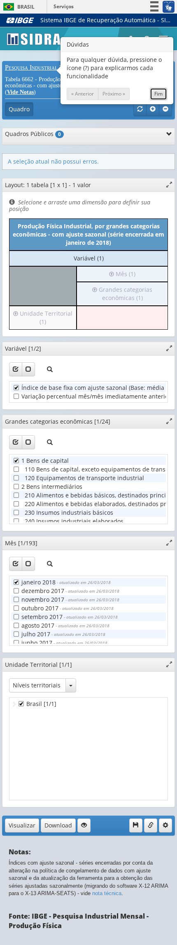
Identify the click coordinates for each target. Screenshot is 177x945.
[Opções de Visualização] (84, 825)
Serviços (64, 6)
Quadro (19, 109)
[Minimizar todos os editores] (165, 109)
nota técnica (106, 893)
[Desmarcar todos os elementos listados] (28, 369)
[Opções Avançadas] (165, 825)
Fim (158, 93)
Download (58, 825)
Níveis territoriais (37, 685)
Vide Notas (20, 92)
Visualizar (22, 825)
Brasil (17, 6)
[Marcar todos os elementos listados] (15, 369)
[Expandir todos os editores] (152, 109)
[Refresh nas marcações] (140, 109)
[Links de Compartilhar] (150, 825)
